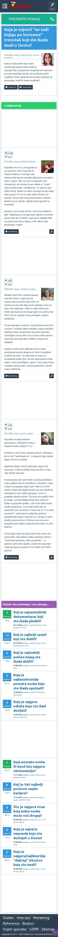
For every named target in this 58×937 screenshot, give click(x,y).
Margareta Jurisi (22, 646)
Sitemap (48, 929)
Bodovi (28, 923)
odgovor (17, 162)
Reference (11, 923)
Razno (38, 666)
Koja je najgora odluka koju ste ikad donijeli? (29, 706)
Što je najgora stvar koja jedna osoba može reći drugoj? (29, 811)
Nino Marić (26, 800)
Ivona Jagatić (28, 433)
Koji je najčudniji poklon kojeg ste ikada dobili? (26, 657)
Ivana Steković (21, 717)
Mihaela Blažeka (29, 162)
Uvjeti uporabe (14, 929)
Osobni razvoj (41, 643)
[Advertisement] (29, 128)
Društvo (39, 692)
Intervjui (23, 918)
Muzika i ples (40, 775)
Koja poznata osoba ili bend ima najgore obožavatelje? (29, 766)
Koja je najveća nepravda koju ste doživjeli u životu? (27, 833)
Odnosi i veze (31, 55)
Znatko (8, 918)
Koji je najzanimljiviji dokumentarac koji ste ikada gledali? (29, 616)
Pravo (38, 842)
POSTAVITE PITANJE (24, 19)
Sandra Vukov (21, 628)
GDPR (34, 929)
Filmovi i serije (41, 625)
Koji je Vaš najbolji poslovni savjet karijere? (28, 788)
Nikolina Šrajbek (29, 289)
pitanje (16, 55)
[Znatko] (20, 4)
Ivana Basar (8, 58)
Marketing (41, 918)
